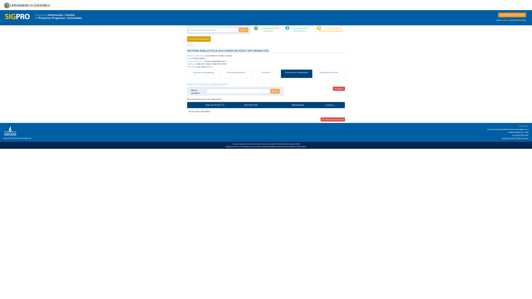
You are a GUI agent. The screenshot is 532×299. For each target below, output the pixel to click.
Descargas (338, 89)
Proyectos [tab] (266, 72)
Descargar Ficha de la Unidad (332, 119)
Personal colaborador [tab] (236, 72)
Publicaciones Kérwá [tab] (329, 72)
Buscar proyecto (195, 91)
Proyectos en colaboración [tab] (296, 72)
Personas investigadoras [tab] (203, 72)
